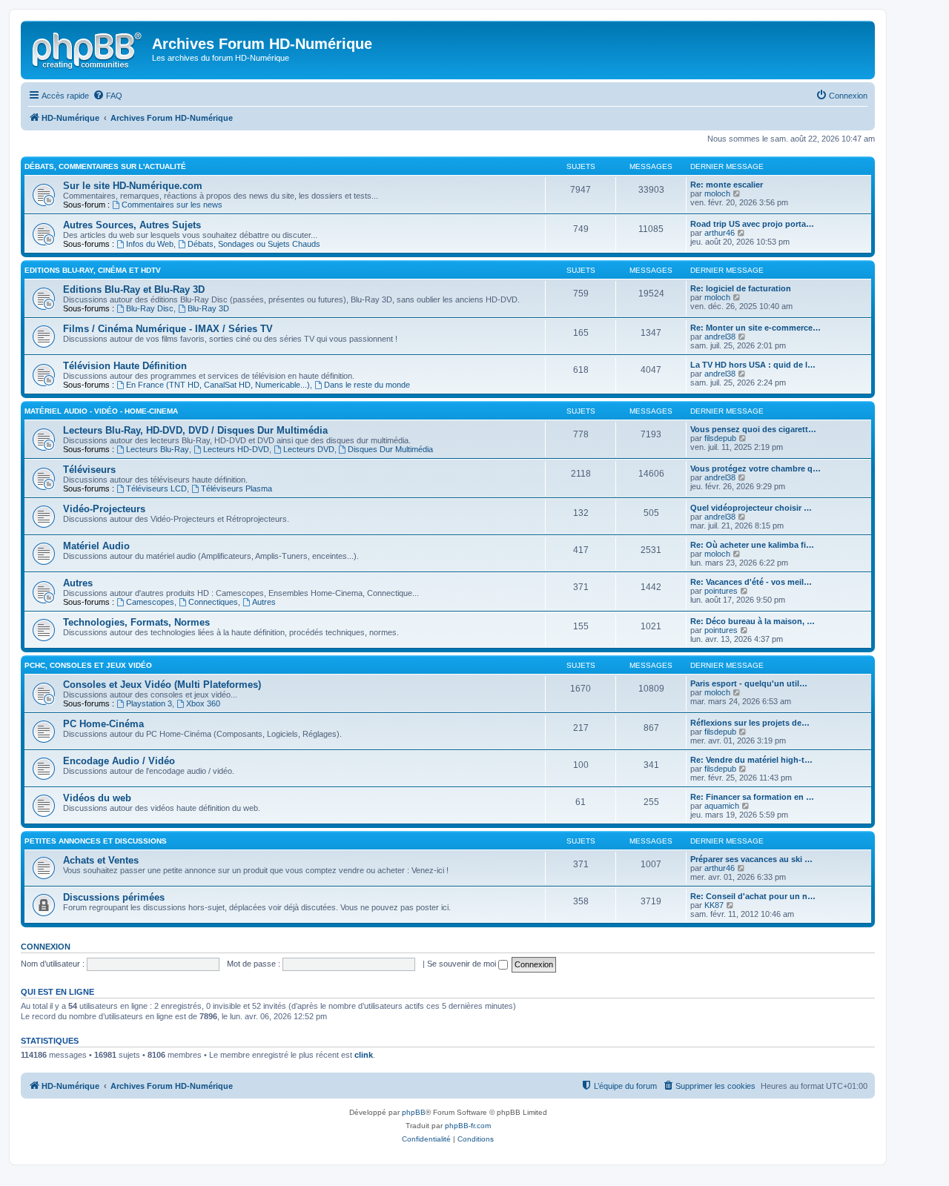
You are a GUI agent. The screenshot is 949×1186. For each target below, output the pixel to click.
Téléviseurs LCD (156, 488)
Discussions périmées (114, 897)
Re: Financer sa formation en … (752, 796)
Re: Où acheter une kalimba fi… (752, 544)
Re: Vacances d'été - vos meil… (751, 581)
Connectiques (213, 601)
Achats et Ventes (101, 860)
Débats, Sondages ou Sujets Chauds (254, 243)
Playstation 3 (149, 703)
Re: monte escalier (726, 184)
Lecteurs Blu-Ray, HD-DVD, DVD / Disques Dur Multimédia (195, 430)
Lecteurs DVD (308, 449)
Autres (78, 583)
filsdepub (720, 438)
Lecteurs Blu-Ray (157, 449)
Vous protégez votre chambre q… (755, 468)
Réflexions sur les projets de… (750, 722)
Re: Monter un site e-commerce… (755, 327)
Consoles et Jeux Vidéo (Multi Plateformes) (162, 684)
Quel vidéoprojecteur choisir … (751, 507)
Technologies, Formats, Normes (136, 622)
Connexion (45, 946)
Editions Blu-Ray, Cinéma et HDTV (92, 270)
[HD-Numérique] (88, 48)
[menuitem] (107, 96)
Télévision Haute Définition (125, 365)
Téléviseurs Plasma (236, 488)
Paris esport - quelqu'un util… (748, 683)
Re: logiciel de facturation (740, 288)
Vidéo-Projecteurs (104, 508)
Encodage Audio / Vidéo (119, 760)
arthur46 (719, 232)
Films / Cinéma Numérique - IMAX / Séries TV (168, 328)
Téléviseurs (89, 469)
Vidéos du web (97, 798)
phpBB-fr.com (468, 1126)
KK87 (714, 905)
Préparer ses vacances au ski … (751, 859)
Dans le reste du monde (367, 384)
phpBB (414, 1112)
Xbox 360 (203, 703)
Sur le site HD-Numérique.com (132, 185)
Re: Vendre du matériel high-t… (751, 759)
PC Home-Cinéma (103, 723)
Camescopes (150, 601)
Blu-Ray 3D (208, 308)
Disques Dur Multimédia (390, 449)
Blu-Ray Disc (149, 308)
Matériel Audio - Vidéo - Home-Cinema (101, 411)
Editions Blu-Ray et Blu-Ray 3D (134, 289)
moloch (717, 193)
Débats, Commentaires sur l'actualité (105, 166)
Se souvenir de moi (462, 963)
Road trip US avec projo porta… (752, 223)
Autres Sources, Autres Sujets (132, 225)
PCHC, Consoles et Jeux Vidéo (88, 665)
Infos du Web (149, 243)
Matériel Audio (96, 545)
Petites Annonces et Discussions (95, 841)
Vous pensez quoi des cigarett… (753, 429)
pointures (721, 590)
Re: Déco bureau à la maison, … (752, 621)
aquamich (721, 805)
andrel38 (719, 336)
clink (363, 1054)
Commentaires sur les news (172, 204)
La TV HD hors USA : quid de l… (753, 364)
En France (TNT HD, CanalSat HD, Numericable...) (218, 384)
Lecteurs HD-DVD (236, 449)
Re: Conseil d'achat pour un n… (753, 896)
